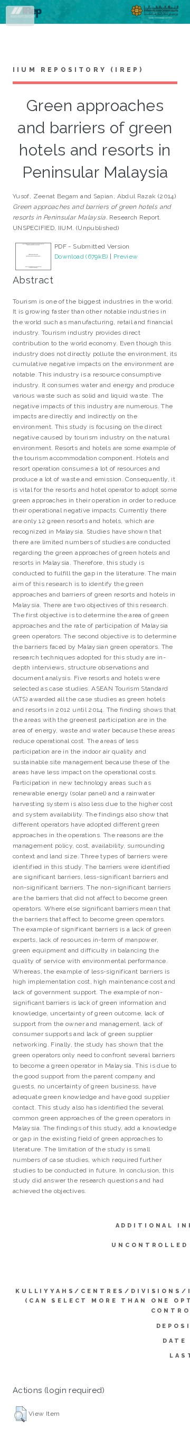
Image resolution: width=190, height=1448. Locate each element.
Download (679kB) (81, 256)
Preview (125, 256)
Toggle (20, 18)
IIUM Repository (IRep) (78, 70)
